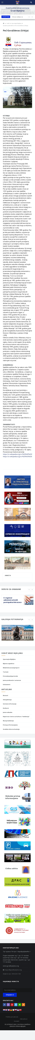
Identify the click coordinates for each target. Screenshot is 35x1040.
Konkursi (6, 708)
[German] (11, 1010)
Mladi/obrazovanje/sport (11, 668)
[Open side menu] (2, 2)
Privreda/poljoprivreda (10, 676)
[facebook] (4, 1004)
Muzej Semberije (8, 721)
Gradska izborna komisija (11, 729)
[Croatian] (4, 1010)
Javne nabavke (7, 712)
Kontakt (16, 1021)
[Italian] (13, 1010)
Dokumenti (6, 684)
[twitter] (15, 1004)
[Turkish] (20, 1010)
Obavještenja (5, 16)
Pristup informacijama (10, 725)
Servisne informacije (9, 704)
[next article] (29, 17)
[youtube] (12, 1004)
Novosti (5, 695)
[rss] (23, 1004)
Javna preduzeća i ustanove (12, 680)
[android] (19, 1004)
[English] (6, 1010)
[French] (9, 1010)
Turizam (5, 672)
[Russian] (16, 1010)
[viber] (8, 1004)
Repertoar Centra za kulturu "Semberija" (16, 716)
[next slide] (32, 589)
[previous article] (32, 17)
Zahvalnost (23, 1019)
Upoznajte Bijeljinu (9, 659)
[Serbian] (18, 1010)
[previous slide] (29, 589)
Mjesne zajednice (8, 663)
